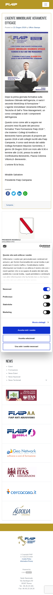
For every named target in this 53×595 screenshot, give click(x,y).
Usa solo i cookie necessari (26, 346)
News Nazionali (14, 377)
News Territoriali (14, 380)
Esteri (10, 366)
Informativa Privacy (26, 561)
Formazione (13, 370)
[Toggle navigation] (45, 4)
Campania (9, 205)
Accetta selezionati (26, 338)
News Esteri (13, 373)
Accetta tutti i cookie (26, 330)
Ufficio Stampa (34, 27)
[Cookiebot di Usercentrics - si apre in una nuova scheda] (39, 246)
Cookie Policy (26, 559)
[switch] (46, 297)
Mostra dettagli (38, 322)
